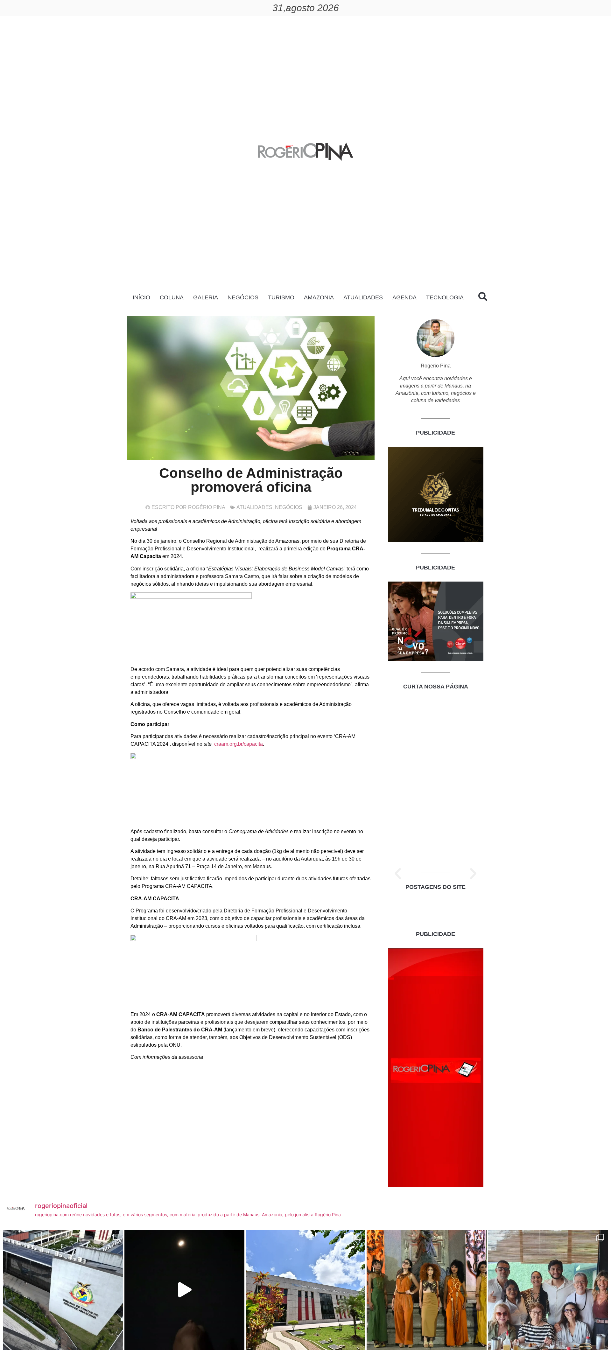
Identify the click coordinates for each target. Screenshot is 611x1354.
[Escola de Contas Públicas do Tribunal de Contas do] (63, 1290)
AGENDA (404, 297)
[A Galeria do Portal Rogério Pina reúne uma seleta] (548, 1290)
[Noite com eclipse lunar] (184, 1290)
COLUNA (172, 297)
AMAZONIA (319, 297)
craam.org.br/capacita (238, 744)
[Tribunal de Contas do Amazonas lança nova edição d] (306, 1290)
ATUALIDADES (363, 297)
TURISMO (281, 297)
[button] (397, 873)
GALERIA (205, 297)
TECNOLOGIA (445, 297)
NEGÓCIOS (243, 297)
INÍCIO (141, 297)
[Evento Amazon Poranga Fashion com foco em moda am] (427, 1290)
